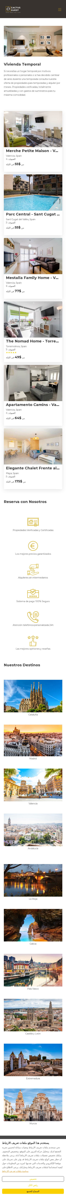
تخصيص (33, 1179)
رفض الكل (33, 1185)
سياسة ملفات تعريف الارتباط (15, 1171)
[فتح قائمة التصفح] (59, 9)
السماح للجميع (33, 1191)
